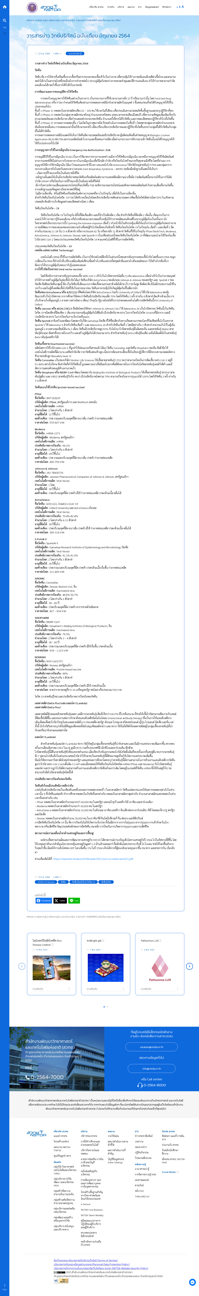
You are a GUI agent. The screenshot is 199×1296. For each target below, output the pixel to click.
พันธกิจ (57, 1162)
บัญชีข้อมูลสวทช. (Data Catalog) (116, 1161)
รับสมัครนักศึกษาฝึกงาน (170, 1152)
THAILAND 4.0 (142, 1196)
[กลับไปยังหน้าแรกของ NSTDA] (4, 6)
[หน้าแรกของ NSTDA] (36, 1132)
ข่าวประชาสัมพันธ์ (144, 1135)
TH (4, 27)
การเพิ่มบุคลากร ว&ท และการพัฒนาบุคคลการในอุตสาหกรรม (91, 1183)
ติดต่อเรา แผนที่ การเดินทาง (173, 1137)
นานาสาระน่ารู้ (142, 1168)
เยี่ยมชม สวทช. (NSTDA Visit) (173, 1161)
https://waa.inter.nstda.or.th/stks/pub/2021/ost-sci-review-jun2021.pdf (93, 858)
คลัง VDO (139, 1190)
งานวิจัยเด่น (113, 1135)
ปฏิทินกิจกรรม (142, 1152)
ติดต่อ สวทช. (168, 1131)
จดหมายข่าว (141, 1147)
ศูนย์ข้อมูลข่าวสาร (62, 1155)
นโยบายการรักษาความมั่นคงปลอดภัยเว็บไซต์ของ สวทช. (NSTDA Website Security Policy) (101, 1268)
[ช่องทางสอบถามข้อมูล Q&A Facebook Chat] (192, 1282)
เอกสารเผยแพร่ (142, 1179)
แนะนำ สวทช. (60, 1135)
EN (4, 33)
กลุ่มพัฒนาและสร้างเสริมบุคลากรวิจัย (63, 1219)
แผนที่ (28, 1067)
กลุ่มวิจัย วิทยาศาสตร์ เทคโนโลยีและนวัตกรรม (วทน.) (65, 1170)
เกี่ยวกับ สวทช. (61, 1131)
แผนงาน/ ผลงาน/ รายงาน (62, 1148)
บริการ (84, 1131)
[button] (189, 966)
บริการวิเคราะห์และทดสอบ (90, 1152)
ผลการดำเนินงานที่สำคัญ (117, 1152)
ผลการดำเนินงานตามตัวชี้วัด (118, 1143)
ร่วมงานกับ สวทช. (170, 1144)
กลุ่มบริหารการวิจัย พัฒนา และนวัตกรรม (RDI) (64, 1182)
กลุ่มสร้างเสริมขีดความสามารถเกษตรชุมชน (64, 1201)
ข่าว (137, 1131)
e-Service (85, 1204)
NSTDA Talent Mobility (92, 1215)
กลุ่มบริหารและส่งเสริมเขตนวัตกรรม (64, 1210)
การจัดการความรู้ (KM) (145, 1174)
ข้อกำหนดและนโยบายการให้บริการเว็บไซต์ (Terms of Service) (86, 1260)
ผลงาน (111, 1131)
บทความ (139, 1141)
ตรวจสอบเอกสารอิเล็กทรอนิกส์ (89, 1234)
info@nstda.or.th (151, 1068)
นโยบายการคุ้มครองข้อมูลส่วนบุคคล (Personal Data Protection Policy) (92, 1264)
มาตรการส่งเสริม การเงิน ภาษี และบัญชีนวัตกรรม (92, 1162)
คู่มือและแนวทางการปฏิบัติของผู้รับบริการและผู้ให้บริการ (91, 1224)
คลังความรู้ (140, 1164)
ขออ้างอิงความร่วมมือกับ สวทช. (91, 1243)
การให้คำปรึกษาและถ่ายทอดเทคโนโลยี (90, 1143)
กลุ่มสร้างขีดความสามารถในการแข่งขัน (64, 1192)
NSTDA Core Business (92, 1209)
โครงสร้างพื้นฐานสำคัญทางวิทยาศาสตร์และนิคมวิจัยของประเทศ (92, 1195)
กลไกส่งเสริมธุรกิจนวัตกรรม (89, 1173)
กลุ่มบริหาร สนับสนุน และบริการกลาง (64, 1228)
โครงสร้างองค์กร (61, 1141)
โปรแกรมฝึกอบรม (143, 1157)
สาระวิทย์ (139, 1185)
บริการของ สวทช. (89, 1135)
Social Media (169, 1171)
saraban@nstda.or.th (151, 1047)
